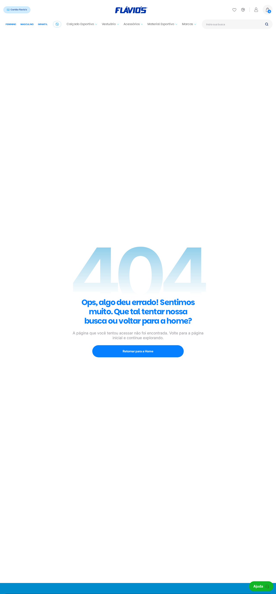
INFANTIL (43, 24)
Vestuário (109, 24)
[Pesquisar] (266, 24)
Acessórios (132, 24)
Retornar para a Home (138, 351)
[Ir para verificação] (234, 10)
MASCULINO (27, 24)
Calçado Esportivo (80, 24)
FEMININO (11, 24)
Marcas (187, 24)
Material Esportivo (160, 24)
